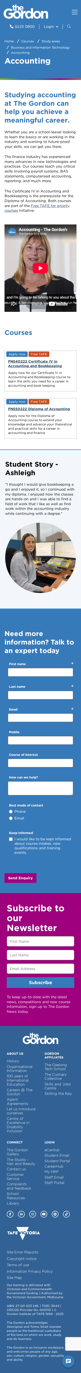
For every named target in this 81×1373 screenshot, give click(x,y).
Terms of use (18, 1265)
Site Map (14, 1278)
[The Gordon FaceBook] (10, 1214)
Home (9, 41)
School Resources (16, 1196)
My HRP (52, 1172)
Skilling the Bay (58, 1093)
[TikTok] (66, 1214)
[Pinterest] (55, 1214)
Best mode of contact (26, 805)
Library (13, 1203)
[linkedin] (21, 1214)
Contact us (16, 1169)
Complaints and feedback (19, 1186)
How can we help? (23, 777)
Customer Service (15, 1177)
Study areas (51, 41)
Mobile (14, 732)
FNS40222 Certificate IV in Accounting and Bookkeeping (35, 363)
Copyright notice (21, 1259)
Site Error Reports (22, 1252)
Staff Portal (54, 1183)
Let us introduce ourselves (21, 1111)
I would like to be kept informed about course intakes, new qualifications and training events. (42, 846)
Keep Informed (21, 833)
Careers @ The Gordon (19, 1092)
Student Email (57, 1155)
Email (13, 709)
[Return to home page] (25, 17)
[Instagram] (32, 1214)
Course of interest (23, 755)
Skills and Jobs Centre (58, 1086)
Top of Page (29, 1361)
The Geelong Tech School (56, 1067)
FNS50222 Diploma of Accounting (39, 409)
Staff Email (54, 1177)
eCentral (52, 1150)
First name (17, 664)
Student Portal (57, 1161)
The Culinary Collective (56, 1076)
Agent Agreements (17, 1101)
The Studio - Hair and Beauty (21, 1161)
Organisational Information (19, 1069)
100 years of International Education (18, 1080)
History (13, 1061)
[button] (69, 26)
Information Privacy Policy (30, 1271)
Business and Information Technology (40, 47)
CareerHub (54, 1166)
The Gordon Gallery (17, 1152)
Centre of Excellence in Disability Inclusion (18, 1125)
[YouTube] (43, 1214)
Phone (20, 811)
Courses (27, 41)
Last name (17, 686)
